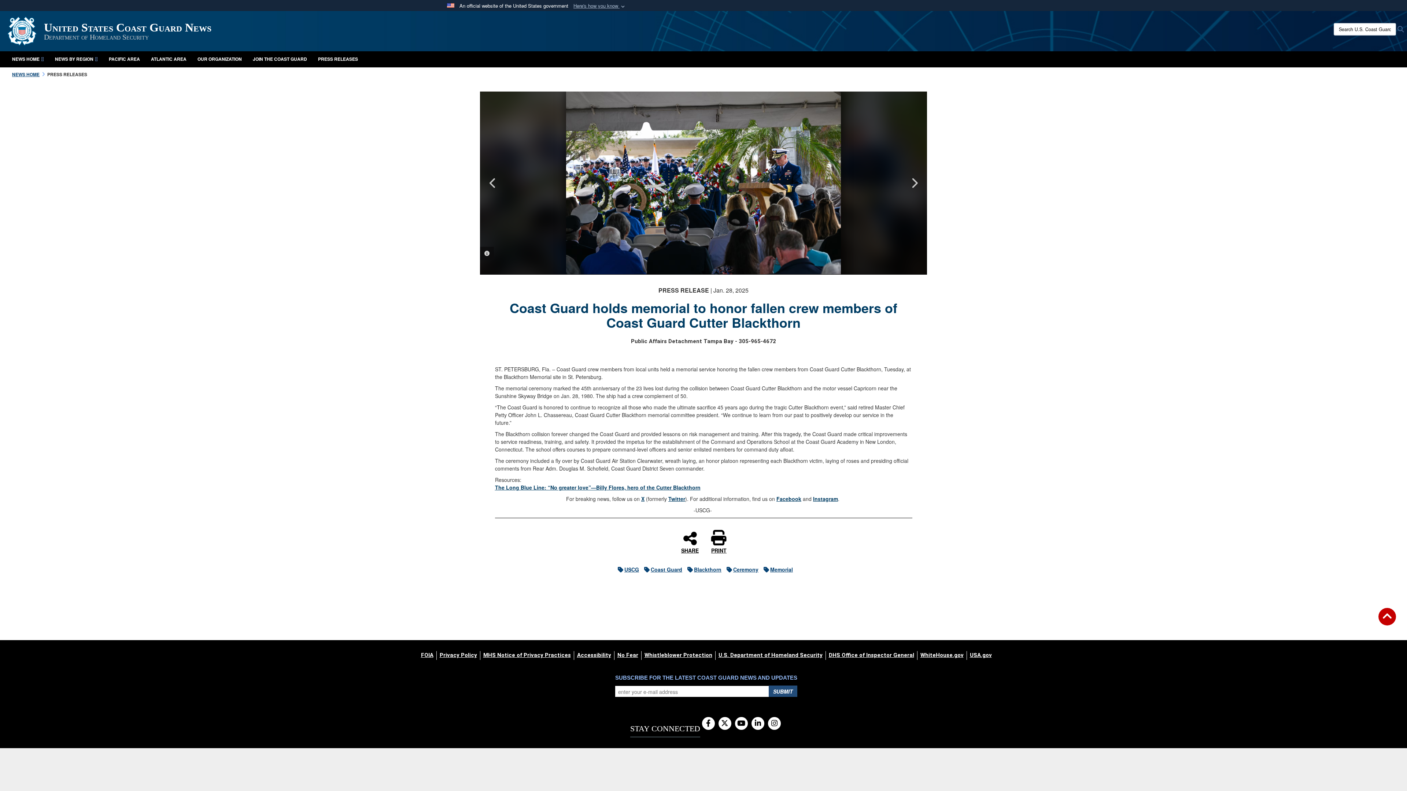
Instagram (825, 498)
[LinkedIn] (757, 723)
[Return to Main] (1387, 621)
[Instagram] (774, 723)
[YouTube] (741, 723)
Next (914, 183)
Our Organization (219, 59)
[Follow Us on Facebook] (708, 723)
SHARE (690, 550)
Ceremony (745, 569)
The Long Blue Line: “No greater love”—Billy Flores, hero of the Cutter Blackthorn (598, 487)
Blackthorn (707, 569)
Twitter (676, 498)
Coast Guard (666, 569)
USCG (631, 569)
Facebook (788, 498)
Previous (492, 183)
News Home (26, 59)
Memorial (781, 569)
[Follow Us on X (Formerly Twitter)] (725, 723)
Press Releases (338, 59)
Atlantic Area (169, 59)
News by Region (74, 59)
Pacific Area (124, 59)
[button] (599, 6)
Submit (783, 691)
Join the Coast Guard (280, 59)
